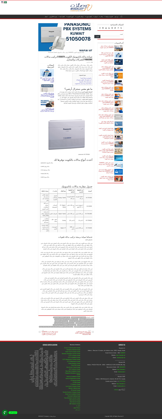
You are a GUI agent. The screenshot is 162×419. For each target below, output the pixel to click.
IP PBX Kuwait (76, 382)
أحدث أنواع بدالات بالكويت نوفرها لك (83, 80)
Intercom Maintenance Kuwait (73, 378)
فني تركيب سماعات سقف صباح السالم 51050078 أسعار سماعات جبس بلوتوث (106, 102)
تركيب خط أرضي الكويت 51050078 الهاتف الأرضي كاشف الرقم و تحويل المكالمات (106, 150)
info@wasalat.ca (121, 386)
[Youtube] (106, 28)
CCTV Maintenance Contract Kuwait (71, 359)
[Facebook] (118, 28)
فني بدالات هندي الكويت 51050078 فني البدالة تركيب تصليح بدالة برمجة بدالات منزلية (56, 326)
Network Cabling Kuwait (74, 388)
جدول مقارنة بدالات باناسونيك (85, 81)
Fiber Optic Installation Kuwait (72, 371)
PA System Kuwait (75, 390)
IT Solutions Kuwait (75, 384)
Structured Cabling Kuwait (74, 396)
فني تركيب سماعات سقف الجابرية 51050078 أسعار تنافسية (107, 89)
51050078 (122, 352)
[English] (2, 2)
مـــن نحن (78, 409)
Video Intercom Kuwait (74, 400)
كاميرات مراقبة (109, 16)
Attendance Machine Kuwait (73, 349)
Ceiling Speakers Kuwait (74, 363)
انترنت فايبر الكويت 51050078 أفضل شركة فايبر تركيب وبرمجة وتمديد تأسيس (106, 164)
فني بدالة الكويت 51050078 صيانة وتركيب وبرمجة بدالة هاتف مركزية (47, 110)
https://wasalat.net (120, 355)
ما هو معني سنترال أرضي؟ (85, 78)
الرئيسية (121, 16)
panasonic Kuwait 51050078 (78, 317)
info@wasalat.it (121, 371)
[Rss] (121, 28)
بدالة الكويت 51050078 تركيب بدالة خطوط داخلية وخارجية (66, 319)
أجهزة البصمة (70, 16)
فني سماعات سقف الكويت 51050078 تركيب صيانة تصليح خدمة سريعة (106, 178)
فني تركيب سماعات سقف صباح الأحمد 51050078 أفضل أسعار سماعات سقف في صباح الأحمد (106, 116)
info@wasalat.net (121, 357)
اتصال (46, 16)
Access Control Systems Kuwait (72, 347)
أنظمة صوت (89, 16)
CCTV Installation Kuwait (74, 357)
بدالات (101, 16)
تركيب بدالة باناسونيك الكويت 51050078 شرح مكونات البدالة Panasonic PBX (83, 332)
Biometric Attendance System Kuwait (71, 353)
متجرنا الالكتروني (53, 16)
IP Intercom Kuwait (75, 380)
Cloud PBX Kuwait (75, 365)
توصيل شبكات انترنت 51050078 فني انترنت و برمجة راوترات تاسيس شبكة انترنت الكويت (50, 332)
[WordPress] (103, 28)
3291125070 (122, 367)
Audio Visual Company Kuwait (72, 351)
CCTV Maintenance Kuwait (73, 361)
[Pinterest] (112, 28)
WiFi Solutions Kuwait (74, 403)
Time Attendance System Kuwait (72, 398)
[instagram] (100, 28)
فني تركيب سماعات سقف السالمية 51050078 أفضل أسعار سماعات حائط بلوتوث (106, 109)
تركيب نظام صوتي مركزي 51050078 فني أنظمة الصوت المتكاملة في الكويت (106, 61)
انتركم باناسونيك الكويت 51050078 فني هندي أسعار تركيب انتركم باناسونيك (107, 82)
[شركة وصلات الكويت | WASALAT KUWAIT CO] (81, 7)
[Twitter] (115, 28)
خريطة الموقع (77, 407)
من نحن (116, 16)
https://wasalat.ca (120, 383)
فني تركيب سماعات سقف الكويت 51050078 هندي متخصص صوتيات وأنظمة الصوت (105, 68)
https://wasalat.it (121, 369)
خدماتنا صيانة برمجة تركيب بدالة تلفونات (83, 83)
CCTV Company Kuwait (74, 355)
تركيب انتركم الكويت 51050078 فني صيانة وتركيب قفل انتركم (81, 321)
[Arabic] (5, 2)
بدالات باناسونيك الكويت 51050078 (86, 319)
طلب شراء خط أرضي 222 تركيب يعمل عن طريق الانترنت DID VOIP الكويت (47, 80)
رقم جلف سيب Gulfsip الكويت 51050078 (84, 323)
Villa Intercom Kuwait (75, 401)
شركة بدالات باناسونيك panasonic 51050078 (84, 326)
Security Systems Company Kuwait (71, 392)
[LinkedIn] (109, 28)
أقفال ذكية (62, 16)
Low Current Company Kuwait (73, 386)
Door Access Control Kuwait (73, 367)
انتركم (96, 16)
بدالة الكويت (88, 62)
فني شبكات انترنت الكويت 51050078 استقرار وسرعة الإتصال (107, 144)
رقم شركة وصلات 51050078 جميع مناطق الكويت (64, 323)
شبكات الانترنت (79, 16)
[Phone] (5, 413)
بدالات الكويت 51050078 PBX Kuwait (62, 317)
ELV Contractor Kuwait (74, 369)
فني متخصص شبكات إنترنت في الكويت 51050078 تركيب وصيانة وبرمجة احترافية (106, 171)
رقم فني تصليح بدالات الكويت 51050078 (85, 324)
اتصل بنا (78, 405)
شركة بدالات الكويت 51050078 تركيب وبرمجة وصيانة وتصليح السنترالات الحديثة (47, 95)
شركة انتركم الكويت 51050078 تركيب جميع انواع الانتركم (65, 324)
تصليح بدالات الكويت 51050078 (61, 321)
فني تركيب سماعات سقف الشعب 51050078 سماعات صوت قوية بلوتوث (107, 95)
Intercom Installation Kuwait (73, 376)
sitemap (116, 389)
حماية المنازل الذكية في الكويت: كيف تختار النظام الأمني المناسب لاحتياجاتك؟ (105, 137)
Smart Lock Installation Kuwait (72, 394)
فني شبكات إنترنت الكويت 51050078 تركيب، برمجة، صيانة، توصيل (106, 75)
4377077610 (122, 381)
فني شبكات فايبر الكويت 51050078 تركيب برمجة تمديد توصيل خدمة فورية (106, 157)
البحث (121, 34)
